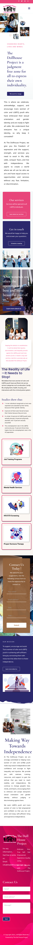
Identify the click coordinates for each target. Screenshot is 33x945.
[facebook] (18, 1)
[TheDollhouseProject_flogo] (10, 835)
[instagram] (24, 1)
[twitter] (21, 1)
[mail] (28, 1)
